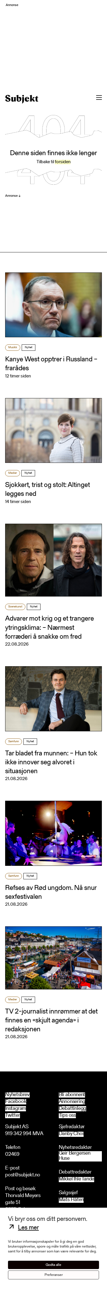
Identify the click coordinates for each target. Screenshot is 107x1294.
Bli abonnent (72, 1095)
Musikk (12, 347)
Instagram (15, 1108)
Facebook (15, 1101)
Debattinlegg (72, 1108)
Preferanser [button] (54, 1275)
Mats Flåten (71, 1200)
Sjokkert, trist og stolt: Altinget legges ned (47, 490)
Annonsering (72, 1101)
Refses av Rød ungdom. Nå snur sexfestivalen (50, 893)
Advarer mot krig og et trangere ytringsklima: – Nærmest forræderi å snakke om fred (49, 627)
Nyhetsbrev (17, 1095)
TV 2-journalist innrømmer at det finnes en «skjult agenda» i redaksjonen (51, 1020)
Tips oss (67, 1115)
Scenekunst (15, 606)
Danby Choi (71, 1134)
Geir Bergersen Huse (74, 1156)
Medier (12, 473)
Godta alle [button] (53, 1265)
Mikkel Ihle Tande (76, 1179)
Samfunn (13, 741)
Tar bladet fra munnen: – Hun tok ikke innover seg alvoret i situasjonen (51, 762)
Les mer (28, 1228)
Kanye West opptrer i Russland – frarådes (51, 364)
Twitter (12, 1115)
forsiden (62, 162)
